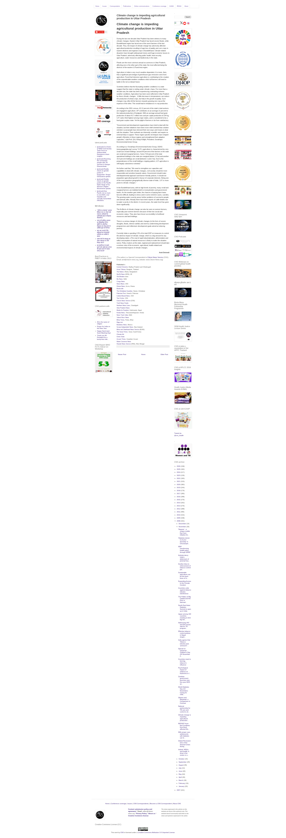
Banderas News (122, 325)
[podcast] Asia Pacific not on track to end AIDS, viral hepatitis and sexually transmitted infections (104, 195)
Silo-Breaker (121, 276)
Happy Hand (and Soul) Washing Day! (104, 332)
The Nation (120, 272)
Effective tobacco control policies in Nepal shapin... (184, 634)
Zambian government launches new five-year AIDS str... (184, 680)
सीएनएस (179, 6)
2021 (179, 481)
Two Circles (120, 298)
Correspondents (115, 6)
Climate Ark (120, 334)
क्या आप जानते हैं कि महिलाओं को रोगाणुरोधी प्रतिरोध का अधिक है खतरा (103, 233)
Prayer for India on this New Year (103, 327)
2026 (179, 466)
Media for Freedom (123, 310)
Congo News (121, 281)
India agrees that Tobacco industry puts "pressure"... (184, 642)
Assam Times (121, 339)
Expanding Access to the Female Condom (184, 583)
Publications (127, 6)
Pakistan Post (121, 293)
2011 (179, 512)
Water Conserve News (124, 341)
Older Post (164, 354)
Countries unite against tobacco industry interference (184, 590)
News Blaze (120, 284)
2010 (179, 515)
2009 (179, 518)
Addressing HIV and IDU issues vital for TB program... (184, 625)
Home (97, 6)
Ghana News (121, 286)
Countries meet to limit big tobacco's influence (184, 662)
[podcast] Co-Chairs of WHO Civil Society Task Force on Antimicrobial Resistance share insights (104, 151)
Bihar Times (120, 320)
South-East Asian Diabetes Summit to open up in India (184, 608)
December (182, 523)
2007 (179, 790)
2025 (179, 469)
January (182, 786)
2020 (179, 484)
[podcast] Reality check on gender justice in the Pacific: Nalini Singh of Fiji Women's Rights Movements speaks (104, 183)
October (182, 759)
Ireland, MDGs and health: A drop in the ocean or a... (183, 752)
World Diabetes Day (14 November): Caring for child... (183, 690)
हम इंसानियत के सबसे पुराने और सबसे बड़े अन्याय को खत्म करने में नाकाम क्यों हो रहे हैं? (104, 248)
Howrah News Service (124, 344)
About (186, 6)
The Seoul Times (122, 332)
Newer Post (122, 354)
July (180, 768)
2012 (179, 509)
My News (120, 279)
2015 (179, 500)
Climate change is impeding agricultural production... (184, 717)
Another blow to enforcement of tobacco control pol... (184, 566)
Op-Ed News (121, 274)
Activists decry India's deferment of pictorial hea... (184, 558)
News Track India (122, 315)
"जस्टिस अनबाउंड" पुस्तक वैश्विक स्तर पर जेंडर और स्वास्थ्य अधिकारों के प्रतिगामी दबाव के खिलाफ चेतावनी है (104, 214)
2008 (179, 521)
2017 (179, 493)
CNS (122, 832)
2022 (179, 478)
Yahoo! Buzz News (123, 317)
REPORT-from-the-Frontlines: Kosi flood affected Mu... (184, 726)
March (181, 780)
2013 (179, 506)
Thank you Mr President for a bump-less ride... (103, 337)
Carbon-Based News (123, 296)
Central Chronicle (122, 267)
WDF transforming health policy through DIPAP (184, 549)
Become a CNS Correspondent (160, 803)
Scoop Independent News (125, 327)
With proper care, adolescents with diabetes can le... (184, 735)
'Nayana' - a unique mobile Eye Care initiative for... (184, 532)
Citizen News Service (155, 257)
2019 (179, 487)
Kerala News (121, 313)
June (181, 771)
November (182, 526)
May (180, 774)
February (182, 783)
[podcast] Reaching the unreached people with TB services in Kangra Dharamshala (104, 162)
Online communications (141, 6)
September (183, 762)
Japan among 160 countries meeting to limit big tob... (184, 616)
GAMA (171, 6)
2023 (179, 475)
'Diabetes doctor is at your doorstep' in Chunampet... (184, 540)
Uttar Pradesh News (123, 308)
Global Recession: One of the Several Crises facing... (184, 743)
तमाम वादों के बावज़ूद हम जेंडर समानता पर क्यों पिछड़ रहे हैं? (103, 240)
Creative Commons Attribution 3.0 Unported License (156, 832)
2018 (179, 490)
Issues (104, 6)
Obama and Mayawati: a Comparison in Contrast (184, 700)
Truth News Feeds (122, 303)
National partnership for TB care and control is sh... (184, 709)
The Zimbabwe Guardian (124, 291)
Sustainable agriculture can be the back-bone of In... (184, 575)
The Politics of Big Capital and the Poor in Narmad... (184, 599)
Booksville (120, 288)
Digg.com (120, 322)
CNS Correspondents (140, 803)
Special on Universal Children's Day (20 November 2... (184, 652)
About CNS (177, 803)
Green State (120, 336)
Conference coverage (159, 6)
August (181, 765)
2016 (179, 497)
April (180, 777)
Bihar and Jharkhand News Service (128, 329)
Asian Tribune (121, 269)
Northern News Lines (123, 305)
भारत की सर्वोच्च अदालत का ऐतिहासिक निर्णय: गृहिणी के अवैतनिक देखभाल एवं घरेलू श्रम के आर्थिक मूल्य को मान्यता (104, 224)
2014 (179, 503)
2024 (179, 472)
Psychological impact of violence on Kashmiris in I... (184, 670)
